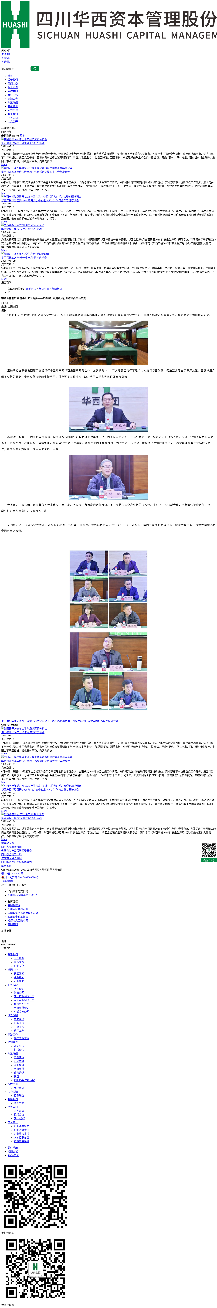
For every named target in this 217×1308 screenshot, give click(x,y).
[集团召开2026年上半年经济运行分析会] (24, 139)
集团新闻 (57, 289)
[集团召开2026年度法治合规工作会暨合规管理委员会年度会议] (36, 168)
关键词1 (5, 54)
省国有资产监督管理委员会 (16, 850)
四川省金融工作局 (11, 854)
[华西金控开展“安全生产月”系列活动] (22, 225)
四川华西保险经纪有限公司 (16, 862)
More (4, 164)
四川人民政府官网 (11, 847)
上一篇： (24, 721)
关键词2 (5, 58)
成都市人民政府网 (11, 858)
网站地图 (7, 881)
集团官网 (6, 866)
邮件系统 (13, 1147)
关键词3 (5, 61)
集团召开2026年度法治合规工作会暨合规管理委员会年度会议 (35, 172)
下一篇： (82, 721)
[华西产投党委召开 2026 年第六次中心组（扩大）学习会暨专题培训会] (41, 196)
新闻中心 (44, 289)
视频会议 (13, 1151)
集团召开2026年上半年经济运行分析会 (22, 143)
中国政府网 (7, 843)
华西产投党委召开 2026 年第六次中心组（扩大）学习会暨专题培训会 (40, 200)
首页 (10, 76)
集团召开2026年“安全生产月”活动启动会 (24, 257)
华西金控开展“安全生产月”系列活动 (21, 229)
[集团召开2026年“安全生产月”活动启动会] (25, 254)
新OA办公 (13, 1155)
